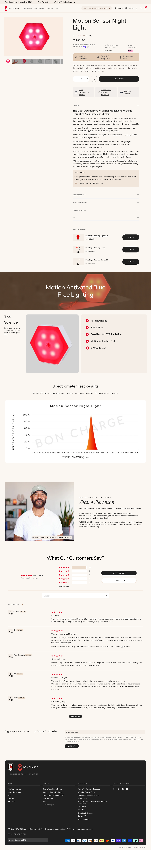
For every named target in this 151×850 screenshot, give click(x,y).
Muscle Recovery (14, 792)
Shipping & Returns (85, 813)
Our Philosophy (48, 805)
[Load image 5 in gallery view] (40, 61)
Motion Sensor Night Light (91, 183)
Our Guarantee (79, 210)
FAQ (44, 801)
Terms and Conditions (72, 741)
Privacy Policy (136, 739)
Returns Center (84, 819)
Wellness (11, 798)
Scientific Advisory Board (52, 789)
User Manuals (48, 798)
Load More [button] (75, 716)
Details (76, 105)
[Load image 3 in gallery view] (24, 61)
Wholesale (82, 807)
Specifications (79, 195)
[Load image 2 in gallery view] (16, 61)
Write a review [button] (118, 573)
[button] (27, 8)
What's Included (80, 202)
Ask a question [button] (119, 580)
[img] (96, 612)
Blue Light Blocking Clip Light (97, 260)
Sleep (10, 795)
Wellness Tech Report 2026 (53, 795)
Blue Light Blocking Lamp (95, 248)
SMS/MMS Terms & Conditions (89, 795)
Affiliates (81, 810)
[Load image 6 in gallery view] (48, 61)
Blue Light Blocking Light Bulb (97, 236)
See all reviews (64, 586)
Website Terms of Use (86, 792)
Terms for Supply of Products (89, 789)
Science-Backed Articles (52, 792)
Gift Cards (11, 801)
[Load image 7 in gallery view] (56, 61)
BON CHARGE (129, 847)
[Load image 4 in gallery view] (32, 61)
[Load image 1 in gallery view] (8, 61)
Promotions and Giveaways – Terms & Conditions (92, 802)
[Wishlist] (141, 8)
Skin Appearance (14, 789)
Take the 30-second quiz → (96, 8)
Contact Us (82, 816)
